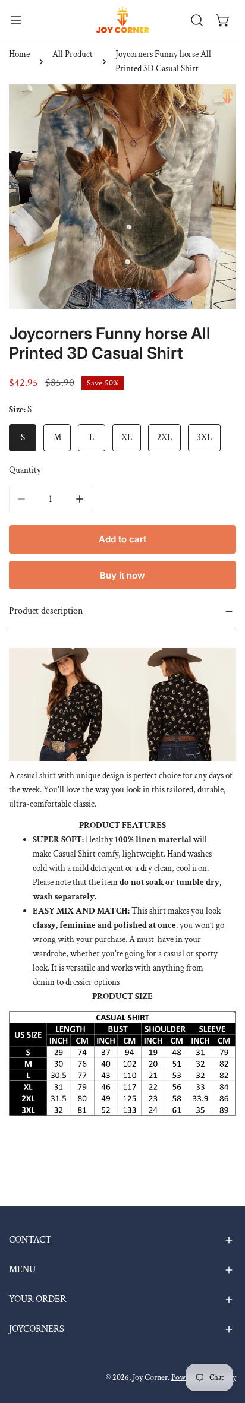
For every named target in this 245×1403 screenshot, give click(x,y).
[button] (223, 20)
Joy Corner (150, 1377)
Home (19, 54)
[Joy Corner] (122, 20)
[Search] (197, 20)
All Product (72, 54)
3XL (204, 437)
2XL (164, 437)
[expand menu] (16, 20)
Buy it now (122, 575)
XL (126, 437)
